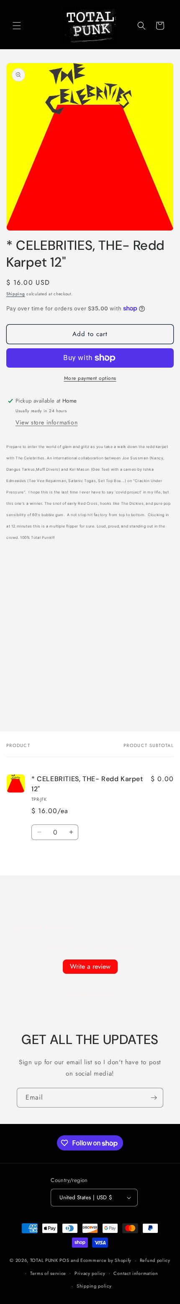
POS (64, 1260)
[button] (17, 25)
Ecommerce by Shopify (105, 1260)
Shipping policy (94, 1286)
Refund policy (155, 1260)
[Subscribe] (153, 1098)
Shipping (15, 294)
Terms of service (48, 1273)
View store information (46, 422)
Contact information (135, 1273)
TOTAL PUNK (44, 1260)
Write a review (90, 966)
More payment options (90, 378)
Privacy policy (90, 1273)
